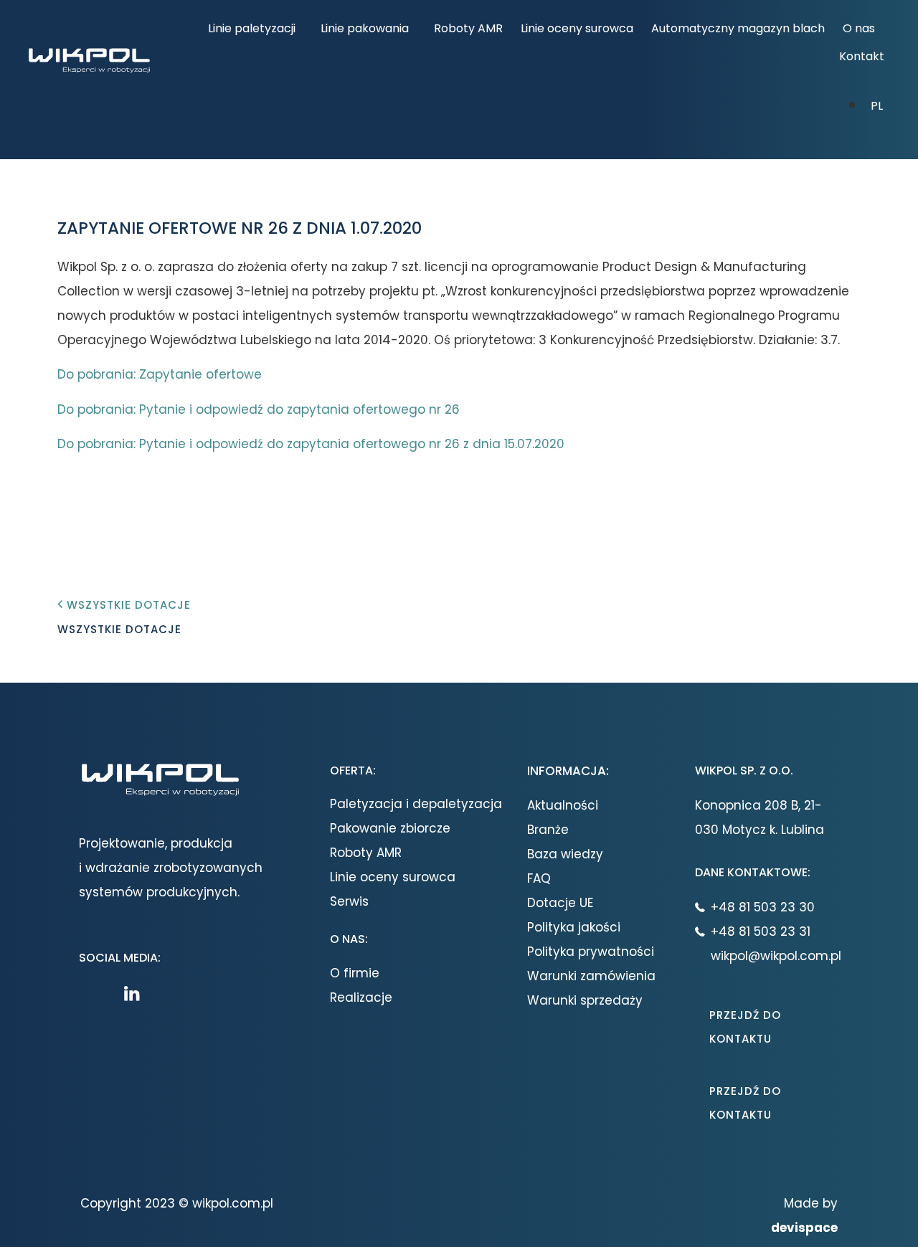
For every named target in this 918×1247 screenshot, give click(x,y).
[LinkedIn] (135, 993)
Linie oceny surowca (577, 28)
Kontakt (861, 56)
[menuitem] (877, 105)
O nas (859, 28)
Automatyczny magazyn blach (738, 28)
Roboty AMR (468, 28)
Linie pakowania (365, 28)
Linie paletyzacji (251, 28)
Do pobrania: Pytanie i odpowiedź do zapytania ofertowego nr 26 (258, 409)
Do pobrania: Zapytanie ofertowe (159, 374)
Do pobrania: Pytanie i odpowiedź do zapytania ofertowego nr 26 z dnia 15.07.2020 (310, 443)
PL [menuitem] (877, 106)
